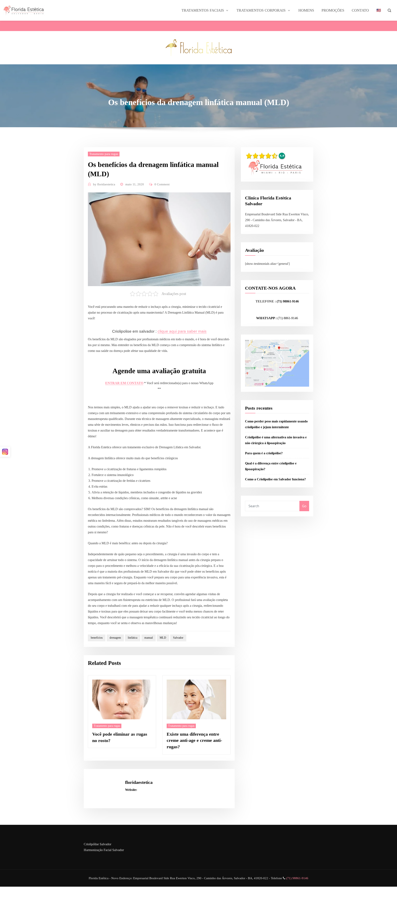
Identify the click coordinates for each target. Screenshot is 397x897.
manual (148, 637)
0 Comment (162, 184)
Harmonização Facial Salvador (104, 850)
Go (304, 506)
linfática (132, 637)
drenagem (115, 637)
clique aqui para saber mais (182, 331)
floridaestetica (104, 184)
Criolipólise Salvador (97, 844)
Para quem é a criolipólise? (264, 453)
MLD (163, 637)
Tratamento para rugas (103, 154)
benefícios (97, 637)
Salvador (178, 637)
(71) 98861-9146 (288, 301)
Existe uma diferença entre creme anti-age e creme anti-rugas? (194, 740)
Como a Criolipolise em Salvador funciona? (275, 479)
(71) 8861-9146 (287, 318)
